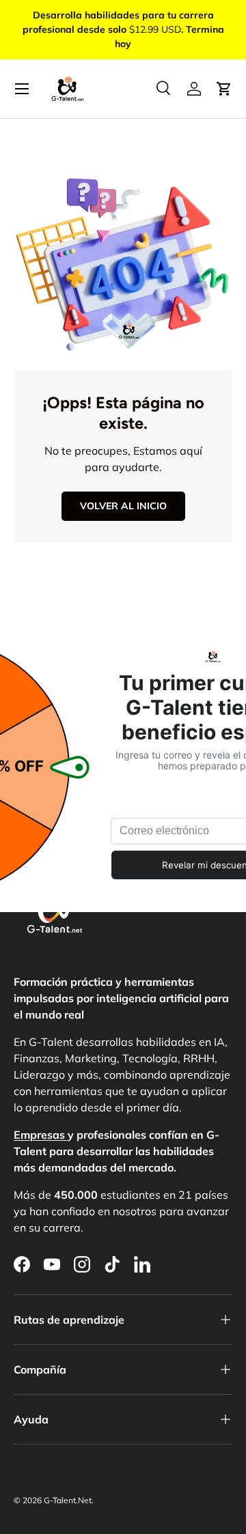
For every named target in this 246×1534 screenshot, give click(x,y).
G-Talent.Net (68, 1500)
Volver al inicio (123, 506)
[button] (224, 89)
